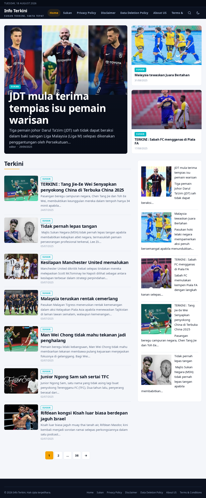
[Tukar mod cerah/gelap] (198, 13)
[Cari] (189, 13)
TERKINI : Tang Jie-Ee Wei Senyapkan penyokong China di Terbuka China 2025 (82, 187)
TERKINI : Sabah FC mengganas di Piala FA (165, 141)
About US (160, 13)
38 (77, 455)
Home (54, 13)
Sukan (67, 13)
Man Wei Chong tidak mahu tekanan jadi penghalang (83, 337)
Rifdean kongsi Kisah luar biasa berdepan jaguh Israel (84, 416)
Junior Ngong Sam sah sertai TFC (75, 376)
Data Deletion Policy (134, 13)
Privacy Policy (86, 13)
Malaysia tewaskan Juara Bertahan (162, 75)
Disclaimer (108, 13)
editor (12, 146)
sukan (15, 86)
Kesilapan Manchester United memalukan (85, 262)
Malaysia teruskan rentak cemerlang (79, 298)
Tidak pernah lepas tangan (69, 226)
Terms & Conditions (191, 492)
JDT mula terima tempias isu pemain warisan (185, 172)
